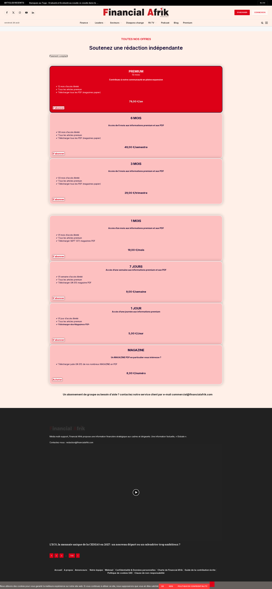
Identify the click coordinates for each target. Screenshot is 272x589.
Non (171, 586)
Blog (262, 3)
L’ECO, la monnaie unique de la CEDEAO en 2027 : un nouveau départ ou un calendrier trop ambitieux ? (115, 544)
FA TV (151, 23)
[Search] (262, 23)
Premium (187, 23)
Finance (84, 23)
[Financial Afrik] (136, 12)
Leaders (99, 23)
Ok (162, 586)
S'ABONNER (242, 12)
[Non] (212, 584)
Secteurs (114, 23)
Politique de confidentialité (192, 586)
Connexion (259, 12)
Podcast (165, 23)
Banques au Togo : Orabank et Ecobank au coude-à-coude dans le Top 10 (64, 3)
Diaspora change (135, 23)
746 (72, 555)
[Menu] (266, 23)
